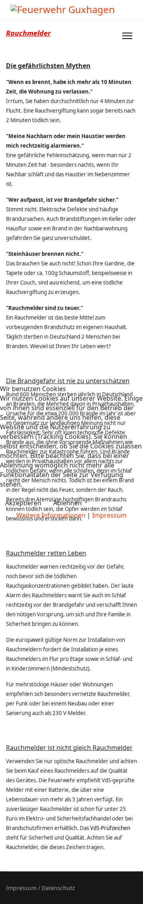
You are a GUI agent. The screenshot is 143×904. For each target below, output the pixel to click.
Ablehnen (67, 503)
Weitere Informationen (50, 515)
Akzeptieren (23, 503)
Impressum (109, 515)
